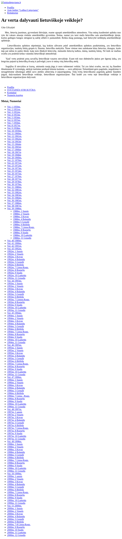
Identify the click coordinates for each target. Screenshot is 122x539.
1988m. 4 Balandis (22, 219)
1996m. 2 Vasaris (15, 382)
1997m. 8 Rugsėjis (16, 431)
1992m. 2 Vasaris (15, 254)
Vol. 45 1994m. (14, 313)
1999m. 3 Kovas (15, 481)
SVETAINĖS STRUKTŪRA (21, 90)
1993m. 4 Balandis (16, 291)
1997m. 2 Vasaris (15, 414)
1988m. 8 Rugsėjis (22, 230)
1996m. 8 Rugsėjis (16, 398)
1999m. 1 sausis (14, 476)
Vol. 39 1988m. (14, 208)
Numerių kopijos (15, 95)
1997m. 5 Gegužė (15, 422)
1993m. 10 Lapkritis (16, 307)
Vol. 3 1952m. (14, 112)
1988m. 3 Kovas (21, 216)
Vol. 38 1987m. (14, 206)
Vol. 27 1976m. (14, 176)
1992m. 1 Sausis (15, 251)
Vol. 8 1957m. (14, 125)
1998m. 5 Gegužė (15, 455)
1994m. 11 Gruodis (16, 342)
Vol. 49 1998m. (14, 441)
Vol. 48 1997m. (14, 409)
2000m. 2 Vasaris (15, 511)
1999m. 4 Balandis (16, 484)
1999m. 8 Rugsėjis (16, 495)
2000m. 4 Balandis (16, 516)
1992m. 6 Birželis (15, 264)
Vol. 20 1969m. (14, 157)
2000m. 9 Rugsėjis (16, 527)
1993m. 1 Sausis (15, 283)
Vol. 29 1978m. (14, 181)
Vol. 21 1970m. (14, 160)
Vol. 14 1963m (14, 141)
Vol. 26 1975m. (14, 173)
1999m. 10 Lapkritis (16, 500)
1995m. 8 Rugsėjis (16, 366)
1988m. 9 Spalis (20, 232)
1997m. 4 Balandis (16, 420)
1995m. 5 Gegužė (15, 358)
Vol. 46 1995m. (14, 345)
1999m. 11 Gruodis (16, 503)
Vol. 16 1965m (14, 147)
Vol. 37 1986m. (14, 203)
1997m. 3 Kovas (15, 417)
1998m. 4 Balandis (16, 452)
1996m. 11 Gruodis (16, 406)
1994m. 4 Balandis (16, 323)
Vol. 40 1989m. (14, 240)
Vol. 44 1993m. (14, 281)
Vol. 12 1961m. (14, 136)
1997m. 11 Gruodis (16, 439)
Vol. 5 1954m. (14, 117)
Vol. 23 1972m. (14, 165)
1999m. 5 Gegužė (15, 487)
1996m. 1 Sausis (15, 380)
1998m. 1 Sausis (15, 444)
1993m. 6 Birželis (15, 297)
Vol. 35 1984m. (14, 198)
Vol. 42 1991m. (14, 246)
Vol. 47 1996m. (14, 377)
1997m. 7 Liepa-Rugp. (18, 428)
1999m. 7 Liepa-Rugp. (18, 492)
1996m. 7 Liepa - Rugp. (18, 396)
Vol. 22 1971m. (14, 163)
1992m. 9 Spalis (14, 273)
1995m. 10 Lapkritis (16, 372)
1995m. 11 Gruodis (16, 374)
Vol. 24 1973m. (14, 168)
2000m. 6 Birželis (15, 522)
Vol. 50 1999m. (14, 473)
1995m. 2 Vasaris (15, 350)
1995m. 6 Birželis (15, 361)
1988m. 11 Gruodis (22, 238)
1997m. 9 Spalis (14, 433)
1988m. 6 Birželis (21, 224)
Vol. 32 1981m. (14, 189)
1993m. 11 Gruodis (16, 310)
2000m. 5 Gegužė (15, 519)
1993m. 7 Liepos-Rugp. (18, 299)
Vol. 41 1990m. (14, 243)
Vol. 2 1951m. (14, 109)
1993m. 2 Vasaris (15, 286)
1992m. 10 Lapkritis (16, 275)
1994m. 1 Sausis (15, 315)
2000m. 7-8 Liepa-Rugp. (18, 524)
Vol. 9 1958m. (14, 128)
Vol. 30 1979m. (14, 184)
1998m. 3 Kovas (15, 449)
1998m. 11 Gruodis (16, 471)
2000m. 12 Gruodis (16, 535)
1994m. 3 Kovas (15, 321)
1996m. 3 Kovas (15, 385)
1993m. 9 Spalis (14, 305)
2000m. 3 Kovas (15, 514)
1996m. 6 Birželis (15, 393)
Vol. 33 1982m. (14, 192)
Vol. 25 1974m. (14, 171)
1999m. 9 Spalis (14, 497)
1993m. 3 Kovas (15, 289)
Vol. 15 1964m (14, 144)
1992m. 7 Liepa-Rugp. (18, 267)
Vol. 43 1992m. (14, 248)
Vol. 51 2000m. (14, 505)
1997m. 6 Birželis (15, 425)
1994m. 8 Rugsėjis (16, 334)
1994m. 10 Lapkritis (16, 339)
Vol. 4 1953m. (14, 115)
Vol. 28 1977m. (14, 179)
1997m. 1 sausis (14, 412)
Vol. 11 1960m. (14, 133)
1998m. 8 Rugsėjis (16, 463)
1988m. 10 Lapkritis (22, 235)
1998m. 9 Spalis (14, 465)
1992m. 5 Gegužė (15, 262)
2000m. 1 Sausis (15, 508)
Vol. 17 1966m (14, 149)
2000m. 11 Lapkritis (16, 532)
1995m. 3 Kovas (15, 353)
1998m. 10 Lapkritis (16, 468)
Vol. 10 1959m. (14, 131)
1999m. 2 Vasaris (15, 479)
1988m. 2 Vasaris (21, 214)
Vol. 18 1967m (14, 152)
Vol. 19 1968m (14, 155)
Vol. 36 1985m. (14, 200)
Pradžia (10, 7)
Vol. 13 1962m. (14, 139)
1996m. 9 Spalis (14, 401)
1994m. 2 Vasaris (15, 318)
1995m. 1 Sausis (15, 347)
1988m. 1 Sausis (21, 211)
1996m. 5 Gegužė (15, 390)
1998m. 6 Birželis (15, 457)
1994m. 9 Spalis (14, 337)
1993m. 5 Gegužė (15, 294)
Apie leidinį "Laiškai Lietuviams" (23, 10)
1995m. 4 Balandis (16, 356)
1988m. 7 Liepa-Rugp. (24, 227)
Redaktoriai (12, 13)
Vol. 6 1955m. (14, 120)
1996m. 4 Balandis (16, 388)
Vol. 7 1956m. (14, 123)
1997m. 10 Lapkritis (16, 436)
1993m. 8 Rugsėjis (16, 302)
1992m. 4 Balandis (16, 259)
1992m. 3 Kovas (15, 256)
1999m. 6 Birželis (15, 489)
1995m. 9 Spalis (14, 369)
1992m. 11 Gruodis (16, 278)
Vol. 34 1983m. (14, 195)
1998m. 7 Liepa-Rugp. (18, 460)
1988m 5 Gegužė (21, 222)
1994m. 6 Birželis (15, 329)
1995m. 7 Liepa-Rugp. (18, 364)
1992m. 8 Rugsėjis (16, 270)
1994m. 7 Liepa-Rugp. (18, 331)
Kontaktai (11, 92)
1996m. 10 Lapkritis (16, 404)
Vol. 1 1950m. (14, 106)
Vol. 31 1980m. (14, 187)
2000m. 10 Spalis (15, 530)
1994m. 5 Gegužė (15, 326)
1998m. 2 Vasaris (15, 447)
